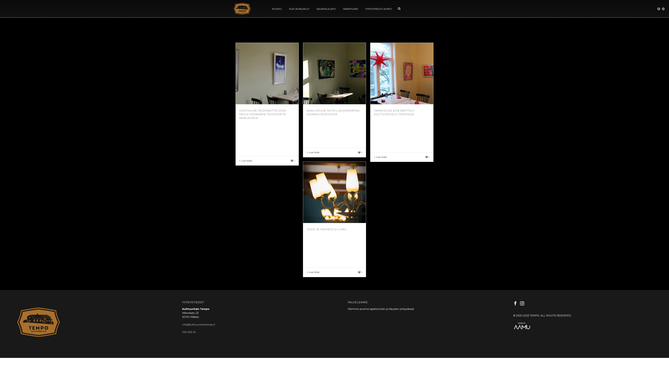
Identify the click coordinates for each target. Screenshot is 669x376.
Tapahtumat (350, 8)
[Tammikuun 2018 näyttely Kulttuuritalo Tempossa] (401, 73)
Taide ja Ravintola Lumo (327, 229)
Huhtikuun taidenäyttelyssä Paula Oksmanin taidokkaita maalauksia (262, 114)
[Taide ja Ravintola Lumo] (334, 192)
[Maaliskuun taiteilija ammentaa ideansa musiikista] (334, 73)
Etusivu (277, 8)
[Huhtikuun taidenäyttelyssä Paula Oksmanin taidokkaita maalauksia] (267, 73)
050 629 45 (188, 332)
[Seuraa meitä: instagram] (522, 303)
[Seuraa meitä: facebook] (515, 303)
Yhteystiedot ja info (378, 8)
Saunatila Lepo (326, 8)
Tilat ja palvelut (299, 8)
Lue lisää (246, 160)
